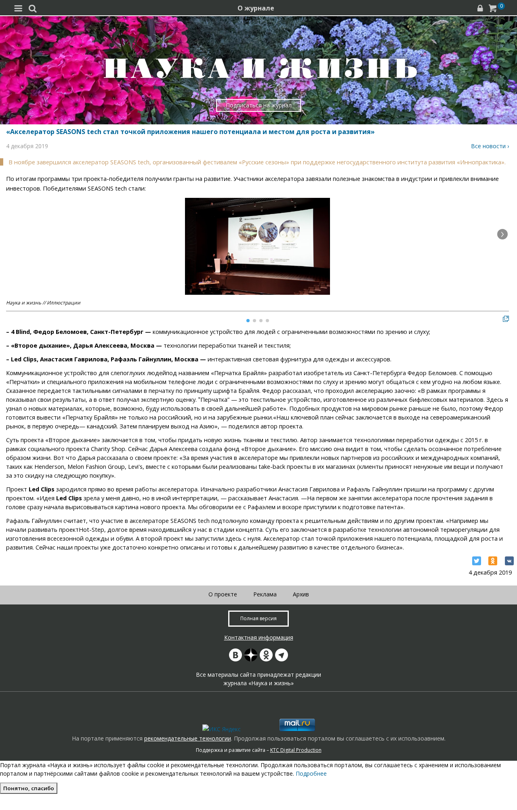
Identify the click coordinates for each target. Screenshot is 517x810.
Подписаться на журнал (259, 105)
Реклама (265, 594)
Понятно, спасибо (28, 788)
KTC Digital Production (296, 750)
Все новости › (490, 146)
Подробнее (311, 773)
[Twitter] (476, 560)
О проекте (222, 594)
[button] (502, 234)
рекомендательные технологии (187, 738)
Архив (301, 594)
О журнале (255, 8)
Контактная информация (258, 637)
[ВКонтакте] (509, 560)
